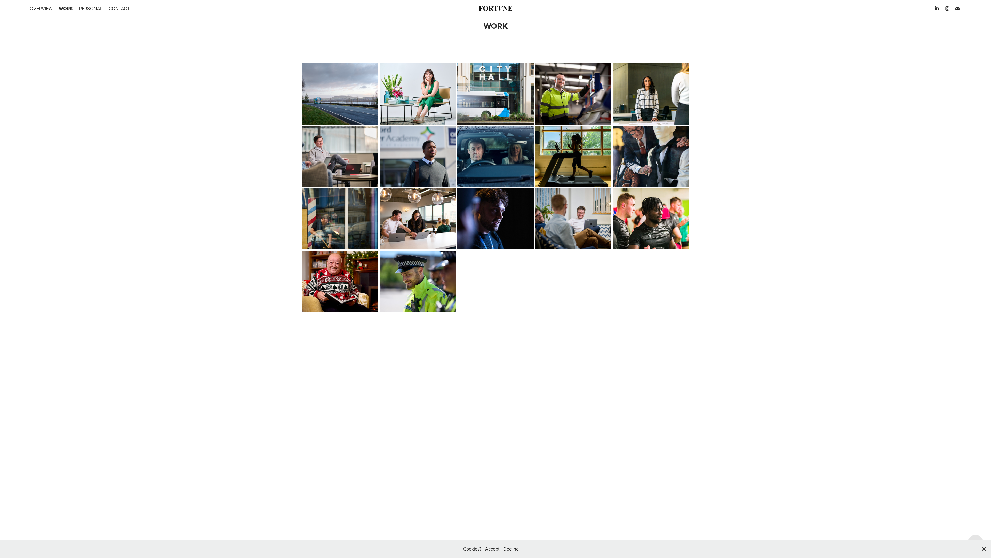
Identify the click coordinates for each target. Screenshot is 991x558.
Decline (511, 549)
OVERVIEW (41, 8)
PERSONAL (90, 8)
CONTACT (119, 8)
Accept (492, 549)
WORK (66, 8)
